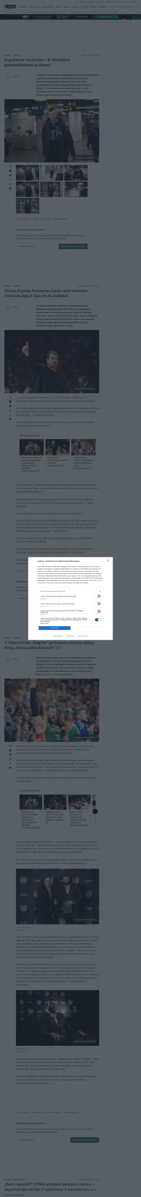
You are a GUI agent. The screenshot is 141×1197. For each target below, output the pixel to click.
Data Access (70, 636)
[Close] (109, 561)
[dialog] (70, 598)
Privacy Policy (83, 636)
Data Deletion (58, 636)
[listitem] (70, 591)
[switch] (98, 596)
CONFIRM (55, 628)
